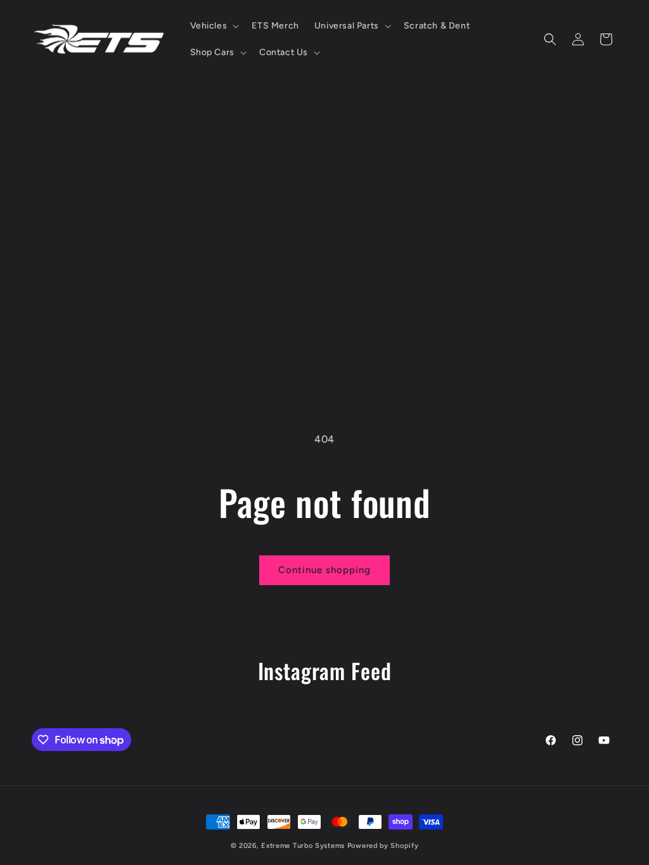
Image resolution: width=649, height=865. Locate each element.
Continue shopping (324, 570)
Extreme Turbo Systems (303, 846)
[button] (214, 26)
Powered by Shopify (383, 846)
